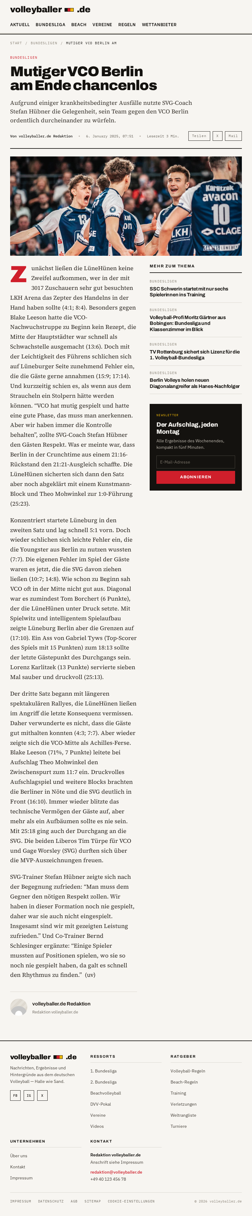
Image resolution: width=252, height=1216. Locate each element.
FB (15, 1095)
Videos (97, 1126)
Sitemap (93, 1201)
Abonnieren (195, 477)
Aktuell (20, 24)
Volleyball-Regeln (188, 1071)
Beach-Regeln (184, 1082)
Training (178, 1093)
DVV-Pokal (100, 1104)
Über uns (18, 1156)
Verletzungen (184, 1104)
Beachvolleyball (105, 1093)
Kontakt (17, 1167)
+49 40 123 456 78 (108, 1179)
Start (16, 43)
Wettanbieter (159, 24)
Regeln (127, 24)
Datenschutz (51, 1201)
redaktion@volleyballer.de (116, 1172)
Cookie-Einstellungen (131, 1201)
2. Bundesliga (103, 1082)
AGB (74, 1201)
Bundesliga (50, 24)
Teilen (199, 136)
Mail (233, 136)
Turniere (179, 1126)
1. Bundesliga (103, 1071)
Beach (78, 24)
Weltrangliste (183, 1115)
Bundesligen (44, 43)
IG (29, 1095)
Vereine (102, 24)
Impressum (21, 1178)
